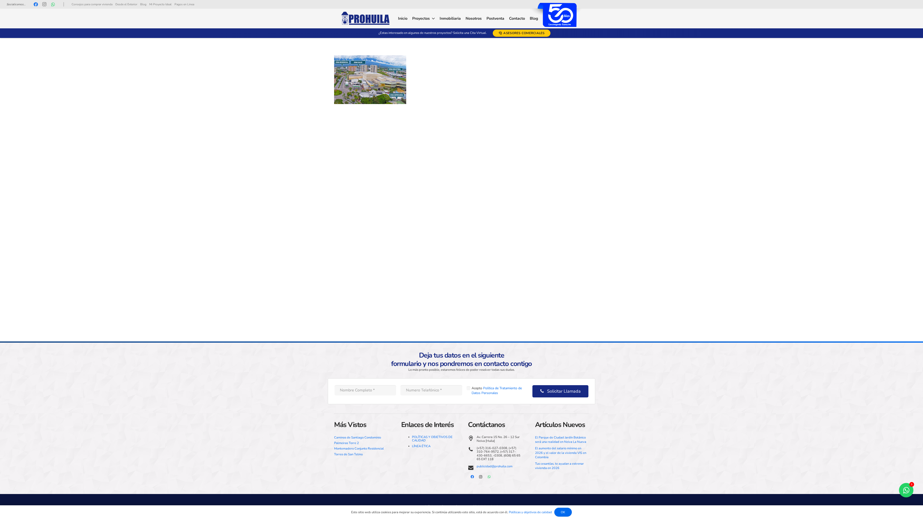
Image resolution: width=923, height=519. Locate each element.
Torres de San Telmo (348, 454)
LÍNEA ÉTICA (421, 446)
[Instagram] (44, 4)
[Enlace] (365, 18)
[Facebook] (35, 4)
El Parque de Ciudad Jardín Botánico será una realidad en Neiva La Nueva (560, 439)
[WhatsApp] (53, 4)
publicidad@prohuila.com (494, 466)
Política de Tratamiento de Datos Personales (497, 390)
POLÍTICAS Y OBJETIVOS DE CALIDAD (432, 439)
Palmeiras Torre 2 (346, 443)
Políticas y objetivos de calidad (530, 512)
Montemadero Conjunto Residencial (359, 448)
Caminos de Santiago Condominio (357, 437)
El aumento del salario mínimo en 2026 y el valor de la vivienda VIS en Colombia (560, 452)
